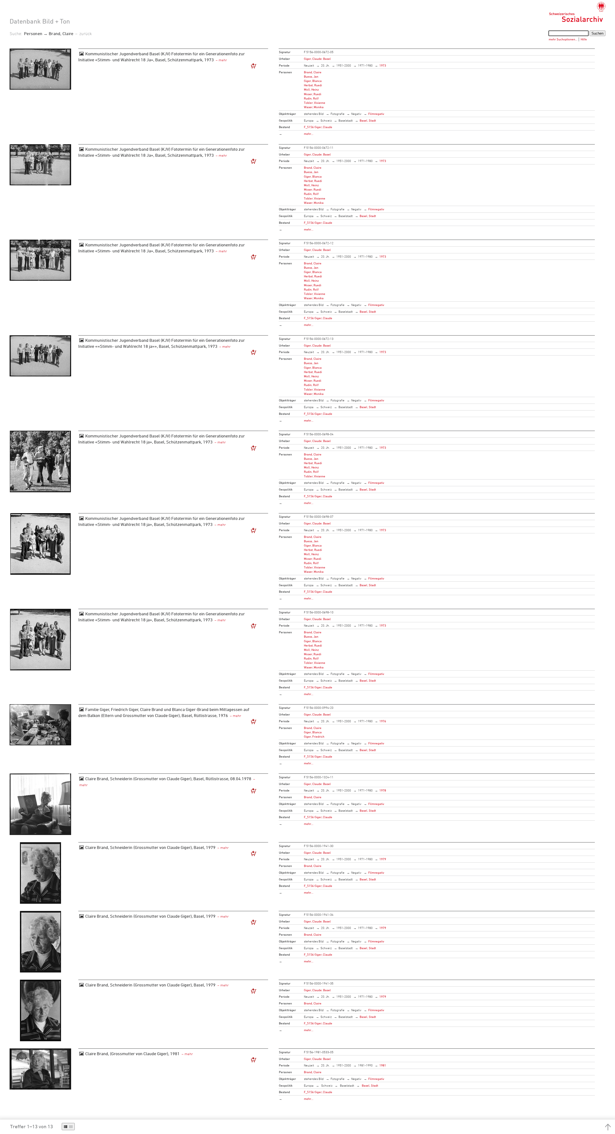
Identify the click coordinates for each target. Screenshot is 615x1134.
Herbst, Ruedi (313, 85)
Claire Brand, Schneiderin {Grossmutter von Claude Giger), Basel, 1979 (150, 847)
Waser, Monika (314, 107)
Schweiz (326, 120)
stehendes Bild (314, 114)
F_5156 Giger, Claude (318, 127)
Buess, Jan (311, 76)
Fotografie (337, 114)
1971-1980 (365, 65)
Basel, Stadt (368, 120)
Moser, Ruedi (312, 94)
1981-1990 (365, 1065)
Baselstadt (345, 120)
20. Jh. (325, 65)
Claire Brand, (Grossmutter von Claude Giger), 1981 (132, 1053)
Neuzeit (309, 65)
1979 (382, 859)
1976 (382, 721)
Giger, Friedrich (314, 736)
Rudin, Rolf (311, 98)
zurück (85, 33)
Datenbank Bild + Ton (40, 21)
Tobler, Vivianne (314, 103)
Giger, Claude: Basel (317, 59)
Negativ (356, 114)
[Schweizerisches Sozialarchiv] (577, 12)
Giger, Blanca (313, 81)
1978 (382, 790)
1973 (382, 65)
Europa (309, 120)
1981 (382, 1065)
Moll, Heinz (311, 89)
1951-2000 (343, 65)
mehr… (308, 134)
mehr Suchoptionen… (563, 39)
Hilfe (584, 39)
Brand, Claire (312, 72)
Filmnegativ (376, 114)
